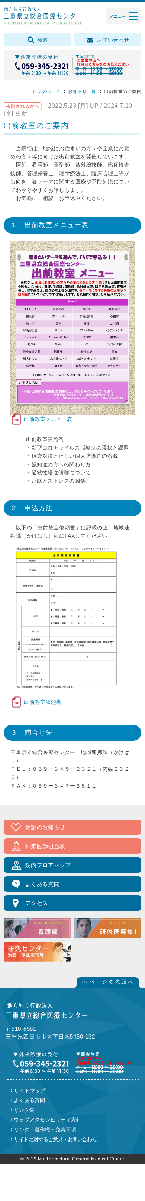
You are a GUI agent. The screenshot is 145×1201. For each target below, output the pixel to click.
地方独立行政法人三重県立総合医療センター (43, 16)
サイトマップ (30, 1091)
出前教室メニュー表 (41, 419)
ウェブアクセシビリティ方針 (47, 1120)
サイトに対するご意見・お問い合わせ (55, 1139)
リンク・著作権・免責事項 (45, 1130)
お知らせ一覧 (82, 91)
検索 (42, 40)
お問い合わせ (113, 40)
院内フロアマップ (48, 865)
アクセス (36, 903)
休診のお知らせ (45, 827)
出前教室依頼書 (36, 702)
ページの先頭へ (107, 982)
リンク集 (24, 1110)
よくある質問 (42, 884)
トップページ (46, 91)
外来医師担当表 (45, 846)
